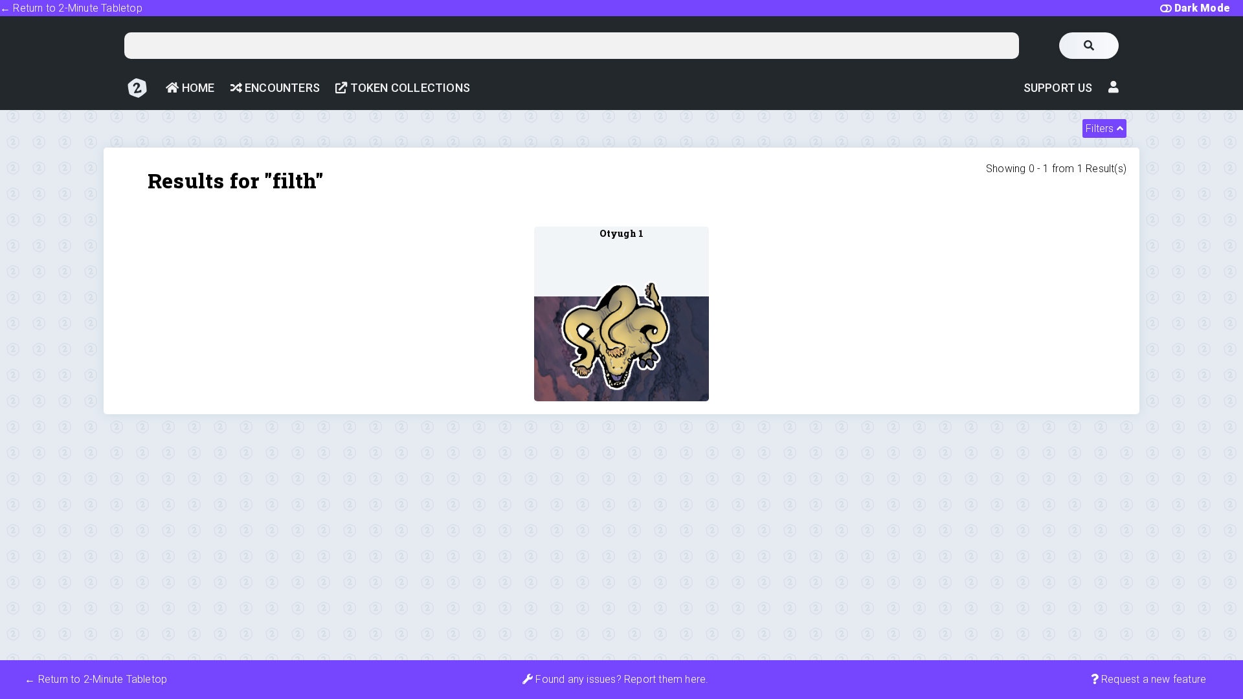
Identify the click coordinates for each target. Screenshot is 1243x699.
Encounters (281, 87)
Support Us (1058, 87)
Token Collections (408, 87)
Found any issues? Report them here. (620, 679)
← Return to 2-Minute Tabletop (71, 8)
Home (196, 87)
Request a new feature (1152, 679)
